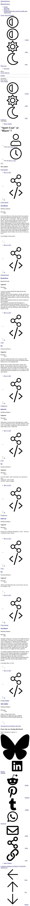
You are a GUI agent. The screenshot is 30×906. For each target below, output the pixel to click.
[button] (13, 27)
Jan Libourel (14, 147)
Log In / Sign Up (5, 72)
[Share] (16, 186)
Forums (6, 7)
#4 (4, 403)
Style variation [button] (4, 81)
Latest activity (7, 12)
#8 (4, 622)
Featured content (8, 11)
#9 (4, 698)
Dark (26, 64)
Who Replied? (4, 169)
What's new (7, 9)
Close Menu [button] (4, 121)
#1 (4, 199)
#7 (4, 566)
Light (26, 52)
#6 (4, 512)
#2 (4, 272)
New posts (6, 8)
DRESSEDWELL (5, 1)
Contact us (3, 119)
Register (3, 75)
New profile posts (22, 11)
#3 (4, 340)
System (27, 40)
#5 (4, 458)
